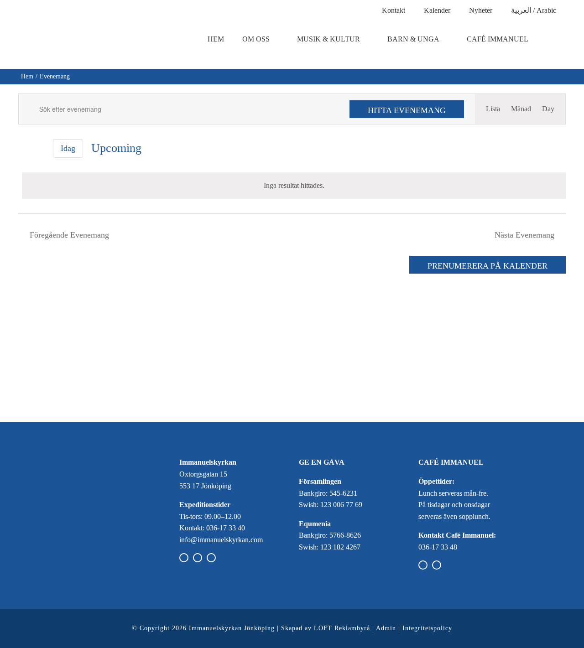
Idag (68, 148)
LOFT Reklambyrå (342, 628)
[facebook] (183, 557)
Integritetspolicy (427, 628)
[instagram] (197, 557)
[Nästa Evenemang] (39, 148)
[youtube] (211, 557)
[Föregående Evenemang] (23, 148)
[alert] (294, 185)
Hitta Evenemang (407, 110)
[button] (558, 39)
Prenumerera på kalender (488, 266)
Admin (386, 628)
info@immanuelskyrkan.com (221, 540)
